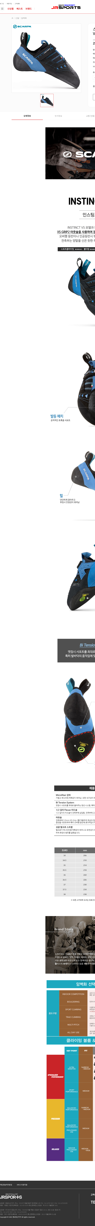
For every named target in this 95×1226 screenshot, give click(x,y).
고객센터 (17, 3)
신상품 (10, 8)
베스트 (19, 8)
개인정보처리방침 (6, 1185)
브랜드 (28, 8)
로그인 (2, 3)
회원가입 (9, 3)
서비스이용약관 (22, 1185)
